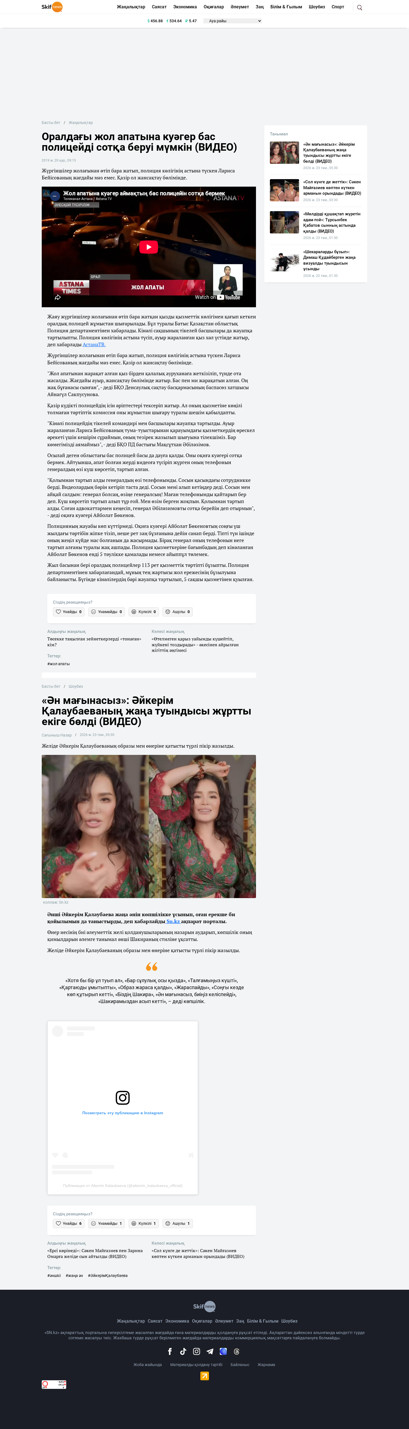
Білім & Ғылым (286, 6)
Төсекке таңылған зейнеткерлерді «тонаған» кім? (94, 642)
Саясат (159, 6)
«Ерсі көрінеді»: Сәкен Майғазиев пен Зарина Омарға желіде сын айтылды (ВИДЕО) (95, 1253)
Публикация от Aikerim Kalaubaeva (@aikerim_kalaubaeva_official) (123, 1185)
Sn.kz (173, 921)
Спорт (338, 6)
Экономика (185, 6)
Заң (260, 6)
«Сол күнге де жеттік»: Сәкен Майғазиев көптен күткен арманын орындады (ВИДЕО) (198, 1253)
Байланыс (240, 1364)
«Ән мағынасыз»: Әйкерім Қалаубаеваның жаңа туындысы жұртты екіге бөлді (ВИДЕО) (329, 153)
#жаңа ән (74, 1275)
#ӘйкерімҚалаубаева (108, 1275)
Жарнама (266, 1364)
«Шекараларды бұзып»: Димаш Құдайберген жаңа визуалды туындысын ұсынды (329, 260)
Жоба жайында (148, 1364)
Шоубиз (317, 6)
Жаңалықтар (131, 6)
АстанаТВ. (94, 344)
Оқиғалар (214, 6)
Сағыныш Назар (57, 735)
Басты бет (51, 122)
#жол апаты (58, 664)
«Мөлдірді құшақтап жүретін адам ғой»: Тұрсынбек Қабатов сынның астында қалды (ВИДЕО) (332, 222)
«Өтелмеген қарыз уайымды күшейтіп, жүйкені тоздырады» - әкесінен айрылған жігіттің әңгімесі (195, 644)
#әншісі (54, 1275)
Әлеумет (240, 6)
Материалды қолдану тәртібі (196, 1364)
